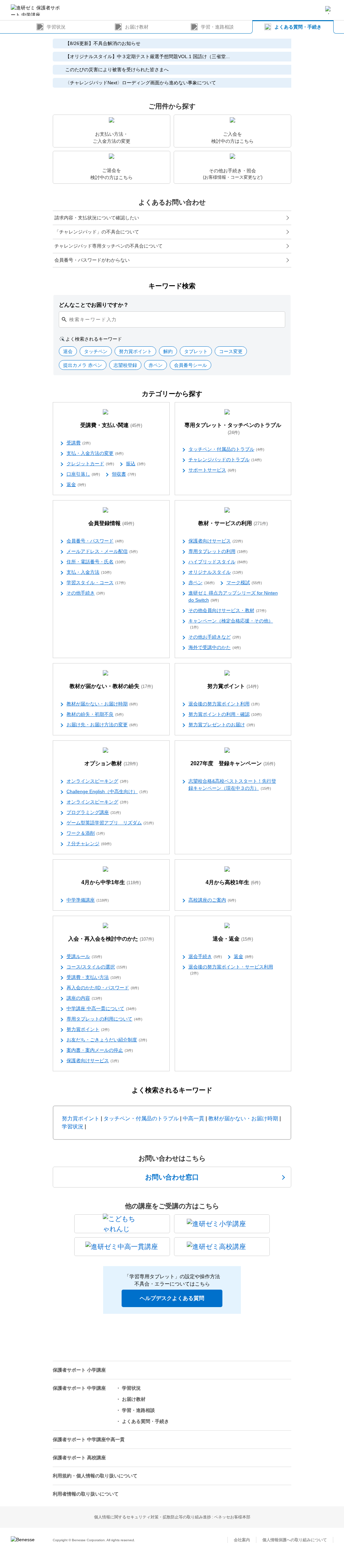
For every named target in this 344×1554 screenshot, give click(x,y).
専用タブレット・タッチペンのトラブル (232, 428)
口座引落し (83, 474)
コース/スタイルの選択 (97, 966)
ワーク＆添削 (86, 833)
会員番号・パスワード (95, 541)
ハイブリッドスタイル (218, 561)
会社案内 (242, 1540)
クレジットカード (90, 463)
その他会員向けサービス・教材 (227, 610)
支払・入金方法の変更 (95, 453)
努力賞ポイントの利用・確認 (225, 714)
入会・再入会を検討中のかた (111, 939)
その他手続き (86, 593)
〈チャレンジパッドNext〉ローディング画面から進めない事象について (140, 82)
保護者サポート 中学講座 (79, 1388)
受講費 (79, 442)
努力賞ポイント (232, 686)
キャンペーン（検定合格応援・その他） (230, 623)
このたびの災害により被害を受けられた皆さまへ (117, 69)
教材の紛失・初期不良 (95, 714)
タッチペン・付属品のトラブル (226, 449)
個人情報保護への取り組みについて (294, 1540)
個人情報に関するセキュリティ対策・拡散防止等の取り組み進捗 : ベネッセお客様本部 (172, 1517)
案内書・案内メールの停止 (100, 1050)
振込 (135, 463)
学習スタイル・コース (96, 582)
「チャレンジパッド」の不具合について (96, 231)
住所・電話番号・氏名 (96, 561)
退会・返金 (233, 939)
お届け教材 (136, 27)
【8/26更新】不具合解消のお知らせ (102, 43)
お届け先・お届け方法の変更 (102, 724)
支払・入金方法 (89, 572)
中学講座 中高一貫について (101, 1008)
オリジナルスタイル (215, 572)
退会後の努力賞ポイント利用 (224, 703)
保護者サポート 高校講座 (79, 1457)
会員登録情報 (111, 523)
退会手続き (205, 956)
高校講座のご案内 (212, 900)
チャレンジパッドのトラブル (225, 459)
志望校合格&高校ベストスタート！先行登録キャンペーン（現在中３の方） (232, 784)
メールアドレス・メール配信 (102, 551)
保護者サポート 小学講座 (79, 1370)
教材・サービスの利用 (233, 523)
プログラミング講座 (94, 812)
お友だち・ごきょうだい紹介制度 (107, 1039)
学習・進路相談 (217, 27)
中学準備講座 (88, 900)
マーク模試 (244, 582)
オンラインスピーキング (97, 781)
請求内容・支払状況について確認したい (96, 217)
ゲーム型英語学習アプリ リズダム (110, 822)
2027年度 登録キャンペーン (232, 763)
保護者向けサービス (215, 541)
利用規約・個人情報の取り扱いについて (95, 1475)
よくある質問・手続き (297, 27)
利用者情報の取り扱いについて (86, 1494)
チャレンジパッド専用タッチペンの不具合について (108, 246)
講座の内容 (84, 998)
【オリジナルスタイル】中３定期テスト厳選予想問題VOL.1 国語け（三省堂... (147, 56)
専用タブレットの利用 (218, 551)
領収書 (124, 474)
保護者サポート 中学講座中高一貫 (89, 1439)
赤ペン (201, 582)
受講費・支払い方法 (94, 977)
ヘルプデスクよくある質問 (172, 1298)
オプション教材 (111, 763)
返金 (76, 484)
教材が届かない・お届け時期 (102, 703)
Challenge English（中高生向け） (107, 791)
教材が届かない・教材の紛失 (111, 686)
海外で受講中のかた (214, 647)
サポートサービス (212, 470)
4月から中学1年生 (111, 882)
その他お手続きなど (214, 637)
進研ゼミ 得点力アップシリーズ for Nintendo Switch (233, 596)
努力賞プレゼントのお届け (221, 724)
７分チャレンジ (89, 843)
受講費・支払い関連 (111, 425)
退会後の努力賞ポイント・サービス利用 (230, 969)
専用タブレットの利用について (104, 1019)
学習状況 (56, 27)
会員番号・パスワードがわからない (92, 260)
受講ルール (84, 956)
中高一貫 (193, 1118)
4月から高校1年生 (233, 882)
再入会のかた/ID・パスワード (103, 987)
